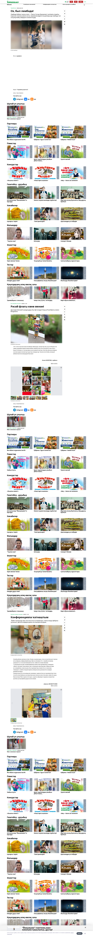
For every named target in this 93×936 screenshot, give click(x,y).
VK (71, 1)
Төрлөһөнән (13, 8)
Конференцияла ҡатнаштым (49, 4)
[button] (61, 381)
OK (75, 1)
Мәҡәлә (9, 4)
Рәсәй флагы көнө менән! (29, 4)
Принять (79, 933)
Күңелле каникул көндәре (17, 614)
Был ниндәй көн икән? (16, 303)
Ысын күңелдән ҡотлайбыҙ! (69, 4)
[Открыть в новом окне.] (18, 99)
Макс (81, 1)
